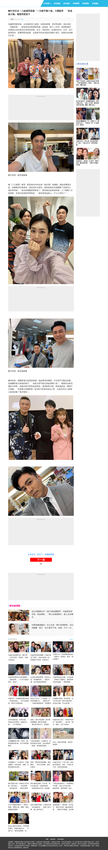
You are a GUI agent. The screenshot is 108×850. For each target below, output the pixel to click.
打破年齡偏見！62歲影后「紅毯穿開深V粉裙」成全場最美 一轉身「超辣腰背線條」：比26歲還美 (40, 743)
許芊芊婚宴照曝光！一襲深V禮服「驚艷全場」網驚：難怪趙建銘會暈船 (18, 807)
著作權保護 (60, 839)
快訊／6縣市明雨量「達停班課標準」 (63, 743)
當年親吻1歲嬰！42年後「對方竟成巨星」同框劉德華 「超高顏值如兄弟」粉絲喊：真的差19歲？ (40, 786)
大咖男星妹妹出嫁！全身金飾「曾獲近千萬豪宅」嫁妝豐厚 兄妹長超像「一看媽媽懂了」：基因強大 (63, 679)
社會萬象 (95, 3)
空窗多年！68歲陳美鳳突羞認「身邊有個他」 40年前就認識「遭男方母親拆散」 (18, 701)
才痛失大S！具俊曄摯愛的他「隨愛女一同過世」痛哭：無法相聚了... (63, 656)
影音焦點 (57, 3)
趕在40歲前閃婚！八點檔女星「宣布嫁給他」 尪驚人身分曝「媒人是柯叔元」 (40, 807)
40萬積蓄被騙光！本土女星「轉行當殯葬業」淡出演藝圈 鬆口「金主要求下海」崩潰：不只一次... (52, 626)
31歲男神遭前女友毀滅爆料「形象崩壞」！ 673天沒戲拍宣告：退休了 (18, 679)
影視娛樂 (85, 3)
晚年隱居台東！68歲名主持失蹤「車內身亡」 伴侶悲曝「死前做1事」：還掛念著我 (18, 786)
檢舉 (22, 19)
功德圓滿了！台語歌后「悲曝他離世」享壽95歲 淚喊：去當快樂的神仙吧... (18, 764)
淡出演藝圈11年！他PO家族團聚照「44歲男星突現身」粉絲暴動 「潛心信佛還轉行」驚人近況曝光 (52, 614)
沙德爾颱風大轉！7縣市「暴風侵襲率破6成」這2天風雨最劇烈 (18, 743)
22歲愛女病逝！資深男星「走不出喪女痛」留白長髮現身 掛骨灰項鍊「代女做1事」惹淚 (63, 701)
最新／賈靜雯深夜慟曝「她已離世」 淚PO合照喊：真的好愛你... (40, 764)
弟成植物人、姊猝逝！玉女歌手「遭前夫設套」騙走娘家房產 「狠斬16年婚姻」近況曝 (63, 807)
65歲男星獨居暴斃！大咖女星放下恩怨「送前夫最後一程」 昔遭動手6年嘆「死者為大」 (40, 657)
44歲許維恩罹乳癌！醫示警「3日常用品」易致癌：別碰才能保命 (18, 657)
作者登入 (47, 3)
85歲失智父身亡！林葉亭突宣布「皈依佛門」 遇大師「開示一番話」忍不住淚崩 (63, 722)
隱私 (47, 839)
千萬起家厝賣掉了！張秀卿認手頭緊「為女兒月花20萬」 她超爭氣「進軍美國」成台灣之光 (63, 786)
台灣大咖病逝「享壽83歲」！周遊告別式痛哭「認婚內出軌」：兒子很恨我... (18, 722)
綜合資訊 (66, 3)
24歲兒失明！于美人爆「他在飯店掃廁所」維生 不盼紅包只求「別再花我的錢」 (63, 764)
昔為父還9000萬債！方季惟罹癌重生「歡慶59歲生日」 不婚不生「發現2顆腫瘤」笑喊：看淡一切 (18, 828)
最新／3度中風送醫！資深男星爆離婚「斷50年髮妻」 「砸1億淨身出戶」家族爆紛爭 (40, 722)
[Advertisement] (41, 109)
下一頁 (41, 559)
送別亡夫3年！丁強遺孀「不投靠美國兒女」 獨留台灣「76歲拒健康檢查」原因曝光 (40, 701)
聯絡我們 (52, 839)
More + (72, 639)
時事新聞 (76, 3)
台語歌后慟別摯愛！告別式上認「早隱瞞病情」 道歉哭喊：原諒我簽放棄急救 (40, 679)
